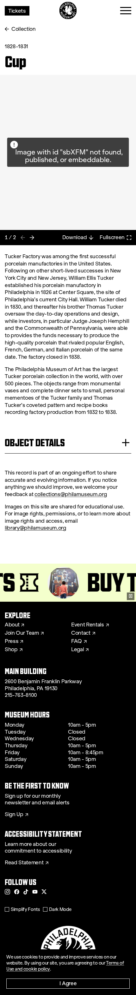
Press (11, 641)
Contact (80, 633)
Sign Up (14, 814)
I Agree (68, 983)
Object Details (35, 442)
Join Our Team (22, 633)
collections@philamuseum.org (70, 494)
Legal (77, 649)
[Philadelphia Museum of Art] (68, 10)
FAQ (76, 641)
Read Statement (24, 862)
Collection (23, 29)
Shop (11, 649)
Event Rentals (87, 624)
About (12, 624)
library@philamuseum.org (35, 528)
